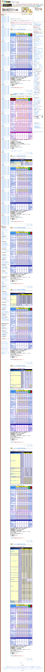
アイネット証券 (13, 258)
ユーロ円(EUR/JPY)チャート (5, 347)
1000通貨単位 (24, 5)
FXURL (29, 90)
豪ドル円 (31, 4)
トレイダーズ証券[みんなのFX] (37, 33)
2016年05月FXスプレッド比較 (5, 158)
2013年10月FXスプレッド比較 (5, 193)
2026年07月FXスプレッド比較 (5, 17)
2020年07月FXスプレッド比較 (5, 103)
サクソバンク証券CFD (5, 272)
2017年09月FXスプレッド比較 (5, 142)
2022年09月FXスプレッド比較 (5, 73)
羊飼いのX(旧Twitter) (37, 123)
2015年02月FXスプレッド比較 (5, 173)
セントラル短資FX (13, 130)
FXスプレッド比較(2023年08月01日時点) (19, 544)
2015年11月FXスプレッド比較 (5, 166)
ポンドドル (22, 4)
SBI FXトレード (13, 108)
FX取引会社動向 (13, 6)
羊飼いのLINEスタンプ (37, 125)
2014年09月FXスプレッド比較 (5, 181)
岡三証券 (12, 73)
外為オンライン (4, 237)
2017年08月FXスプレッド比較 (5, 143)
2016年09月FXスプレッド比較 (5, 155)
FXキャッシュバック (35, 6)
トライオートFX (13, 131)
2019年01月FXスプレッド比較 (5, 122)
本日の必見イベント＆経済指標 (38, 24)
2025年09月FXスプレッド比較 (5, 30)
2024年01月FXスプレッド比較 (5, 50)
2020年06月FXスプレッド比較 (5, 104)
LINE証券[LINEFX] (4, 265)
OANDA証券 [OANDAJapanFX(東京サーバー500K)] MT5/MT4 (15, 474)
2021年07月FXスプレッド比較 (5, 89)
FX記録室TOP (14, 4)
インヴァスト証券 (13, 266)
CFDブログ (23, 6)
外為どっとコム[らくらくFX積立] (38, 51)
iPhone (40, 65)
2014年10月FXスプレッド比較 (5, 180)
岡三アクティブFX (13, 64)
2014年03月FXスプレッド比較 (5, 185)
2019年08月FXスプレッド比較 (5, 117)
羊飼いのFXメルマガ (36, 23)
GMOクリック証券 (13, 48)
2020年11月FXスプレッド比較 (5, 100)
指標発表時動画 (37, 4)
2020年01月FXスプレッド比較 (5, 108)
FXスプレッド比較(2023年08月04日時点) (19, 448)
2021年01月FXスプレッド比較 (5, 93)
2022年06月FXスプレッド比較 (5, 75)
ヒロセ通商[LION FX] (4, 257)
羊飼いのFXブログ (39, 6)
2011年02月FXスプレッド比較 (5, 223)
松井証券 (12, 58)
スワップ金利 (15, 5)
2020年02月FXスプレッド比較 (5, 107)
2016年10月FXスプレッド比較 (5, 154)
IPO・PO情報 (25, 6)
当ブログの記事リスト (5, 341)
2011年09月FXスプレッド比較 (5, 218)
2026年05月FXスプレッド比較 (5, 18)
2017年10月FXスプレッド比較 (5, 141)
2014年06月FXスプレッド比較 (5, 183)
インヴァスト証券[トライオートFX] (38, 36)
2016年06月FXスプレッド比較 (5, 157)
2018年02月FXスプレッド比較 (5, 134)
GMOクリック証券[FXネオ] (5, 244)
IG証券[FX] (3, 228)
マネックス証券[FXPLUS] (5, 261)
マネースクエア (4, 310)
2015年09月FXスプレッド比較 (5, 168)
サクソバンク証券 (4, 242)
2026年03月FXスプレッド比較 (5, 20)
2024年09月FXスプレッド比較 (5, 44)
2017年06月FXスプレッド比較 (5, 144)
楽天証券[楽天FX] (13, 116)
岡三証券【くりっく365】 (5, 235)
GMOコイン (35, 60)
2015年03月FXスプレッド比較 (5, 172)
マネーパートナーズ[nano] (13, 569)
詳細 (29, 36)
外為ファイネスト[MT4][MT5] (38, 52)
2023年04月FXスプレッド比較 (5, 62)
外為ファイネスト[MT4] (37, 100)
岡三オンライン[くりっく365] (38, 56)
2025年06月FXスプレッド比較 (5, 32)
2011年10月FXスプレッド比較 (5, 217)
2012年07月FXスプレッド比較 (5, 208)
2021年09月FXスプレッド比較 (5, 87)
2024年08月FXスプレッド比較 (5, 45)
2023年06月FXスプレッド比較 (5, 61)
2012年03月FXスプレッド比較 (5, 211)
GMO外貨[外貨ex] (36, 54)
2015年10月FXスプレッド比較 (5, 167)
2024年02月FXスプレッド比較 (5, 49)
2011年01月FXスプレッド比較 (5, 224)
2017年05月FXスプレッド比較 (5, 145)
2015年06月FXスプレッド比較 (5, 170)
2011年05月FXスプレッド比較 (5, 221)
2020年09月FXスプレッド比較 (5, 102)
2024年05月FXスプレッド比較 (5, 47)
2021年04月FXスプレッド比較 (5, 91)
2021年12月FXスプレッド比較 (5, 85)
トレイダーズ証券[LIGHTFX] (5, 251)
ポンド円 (28, 4)
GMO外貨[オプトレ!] (4, 268)
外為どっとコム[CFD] (37, 50)
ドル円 (17, 4)
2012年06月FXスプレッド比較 (5, 209)
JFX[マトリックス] (36, 77)
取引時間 (35, 65)
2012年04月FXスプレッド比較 (5, 210)
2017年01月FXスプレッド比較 (5, 148)
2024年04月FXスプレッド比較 (5, 48)
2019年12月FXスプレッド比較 (5, 114)
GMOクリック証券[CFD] (37, 59)
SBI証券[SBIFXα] (13, 114)
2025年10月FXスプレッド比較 (5, 29)
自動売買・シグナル (35, 5)
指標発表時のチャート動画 (5, 352)
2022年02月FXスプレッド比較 (5, 78)
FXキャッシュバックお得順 (36, 28)
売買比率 (38, 5)
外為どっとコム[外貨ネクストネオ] (14, 480)
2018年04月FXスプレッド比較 (5, 133)
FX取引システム (4, 353)
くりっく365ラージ (12, 373)
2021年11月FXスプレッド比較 (5, 86)
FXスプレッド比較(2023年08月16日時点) (19, 289)
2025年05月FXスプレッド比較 (5, 33)
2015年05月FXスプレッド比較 (5, 171)
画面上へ (32, 90)
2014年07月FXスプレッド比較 (5, 182)
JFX (11, 57)
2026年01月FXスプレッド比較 (5, 21)
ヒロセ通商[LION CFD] (37, 58)
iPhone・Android (21, 5)
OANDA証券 (12, 61)
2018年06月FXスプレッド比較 (5, 131)
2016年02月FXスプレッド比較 (5, 160)
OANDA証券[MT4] (36, 98)
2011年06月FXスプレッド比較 (5, 220)
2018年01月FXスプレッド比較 (5, 135)
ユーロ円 (25, 4)
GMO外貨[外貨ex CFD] (37, 61)
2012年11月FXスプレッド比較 (5, 205)
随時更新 (17, 87)
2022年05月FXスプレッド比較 (5, 76)
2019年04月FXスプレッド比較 (5, 120)
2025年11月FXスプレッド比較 (5, 28)
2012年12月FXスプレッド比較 (5, 204)
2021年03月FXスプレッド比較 (5, 92)
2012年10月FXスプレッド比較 (5, 206)
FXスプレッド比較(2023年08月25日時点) (19, 29)
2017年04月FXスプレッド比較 (5, 146)
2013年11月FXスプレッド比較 (5, 192)
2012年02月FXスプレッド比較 (5, 212)
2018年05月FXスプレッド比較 (5, 132)
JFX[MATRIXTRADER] (5, 243)
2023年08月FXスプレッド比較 (5, 59)
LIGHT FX (35, 75)
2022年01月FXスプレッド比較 (5, 79)
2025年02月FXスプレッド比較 (5, 35)
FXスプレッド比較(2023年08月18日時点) (19, 227)
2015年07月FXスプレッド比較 (5, 169)
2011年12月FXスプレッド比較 (5, 216)
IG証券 (35, 80)
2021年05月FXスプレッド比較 (5, 90)
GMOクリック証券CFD (5, 273)
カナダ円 (34, 4)
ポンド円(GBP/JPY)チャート (5, 348)
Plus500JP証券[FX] (36, 45)
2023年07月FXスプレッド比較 (5, 60)
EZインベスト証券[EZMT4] (37, 101)
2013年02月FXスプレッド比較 (5, 199)
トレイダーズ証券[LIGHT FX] (38, 48)
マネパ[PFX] (12, 55)
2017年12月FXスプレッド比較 (5, 140)
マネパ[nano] (12, 36)
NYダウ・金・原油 (41, 4)
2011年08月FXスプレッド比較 (5, 219)
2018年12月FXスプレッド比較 (5, 127)
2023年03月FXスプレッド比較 (5, 63)
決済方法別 (29, 5)
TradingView (18, 24)
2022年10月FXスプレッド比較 (5, 72)
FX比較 (18, 6)
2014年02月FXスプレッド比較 (5, 186)
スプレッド (13, 5)
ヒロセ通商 (35, 113)
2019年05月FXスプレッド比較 (5, 119)
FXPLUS (12, 59)
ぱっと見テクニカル (28, 6)
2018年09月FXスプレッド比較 (5, 129)
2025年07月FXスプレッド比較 (5, 31)
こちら (18, 82)
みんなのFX (12, 240)
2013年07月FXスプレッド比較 (5, 195)
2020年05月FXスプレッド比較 (5, 105)
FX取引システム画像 (41, 5)
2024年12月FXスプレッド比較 (5, 42)
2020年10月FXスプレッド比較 (5, 101)
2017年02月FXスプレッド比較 (5, 147)
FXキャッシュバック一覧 (37, 62)
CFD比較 (20, 6)
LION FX (12, 56)
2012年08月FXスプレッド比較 (5, 207)
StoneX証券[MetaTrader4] (5, 333)
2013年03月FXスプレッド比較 (5, 198)
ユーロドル (20, 4)
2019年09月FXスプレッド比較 (5, 116)
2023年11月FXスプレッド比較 (5, 57)
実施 (31, 36)
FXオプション (32, 5)
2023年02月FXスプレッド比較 (5, 64)
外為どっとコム (13, 45)
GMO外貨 (12, 44)
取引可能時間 (18, 5)
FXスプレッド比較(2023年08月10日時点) (19, 365)
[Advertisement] (33, 2)
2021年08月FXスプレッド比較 (5, 88)
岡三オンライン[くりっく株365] (38, 55)
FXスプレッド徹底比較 (17, 10)
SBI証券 (3, 233)
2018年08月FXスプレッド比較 (5, 130)
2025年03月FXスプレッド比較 (5, 34)
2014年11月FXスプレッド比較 (5, 179)
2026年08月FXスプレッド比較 (5, 16)
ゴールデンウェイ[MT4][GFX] (14, 554)
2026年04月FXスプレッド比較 (5, 19)
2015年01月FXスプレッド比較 (5, 174)
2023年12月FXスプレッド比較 (5, 56)
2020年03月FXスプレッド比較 (5, 106)
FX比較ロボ (31, 6)
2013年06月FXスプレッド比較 (5, 196)
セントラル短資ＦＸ (4, 247)
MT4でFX (27, 5)
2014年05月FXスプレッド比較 (5, 184)
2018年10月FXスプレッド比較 (5, 128)
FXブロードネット (4, 234)
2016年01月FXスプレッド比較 (5, 161)
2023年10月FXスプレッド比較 (5, 58)
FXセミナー (16, 6)
